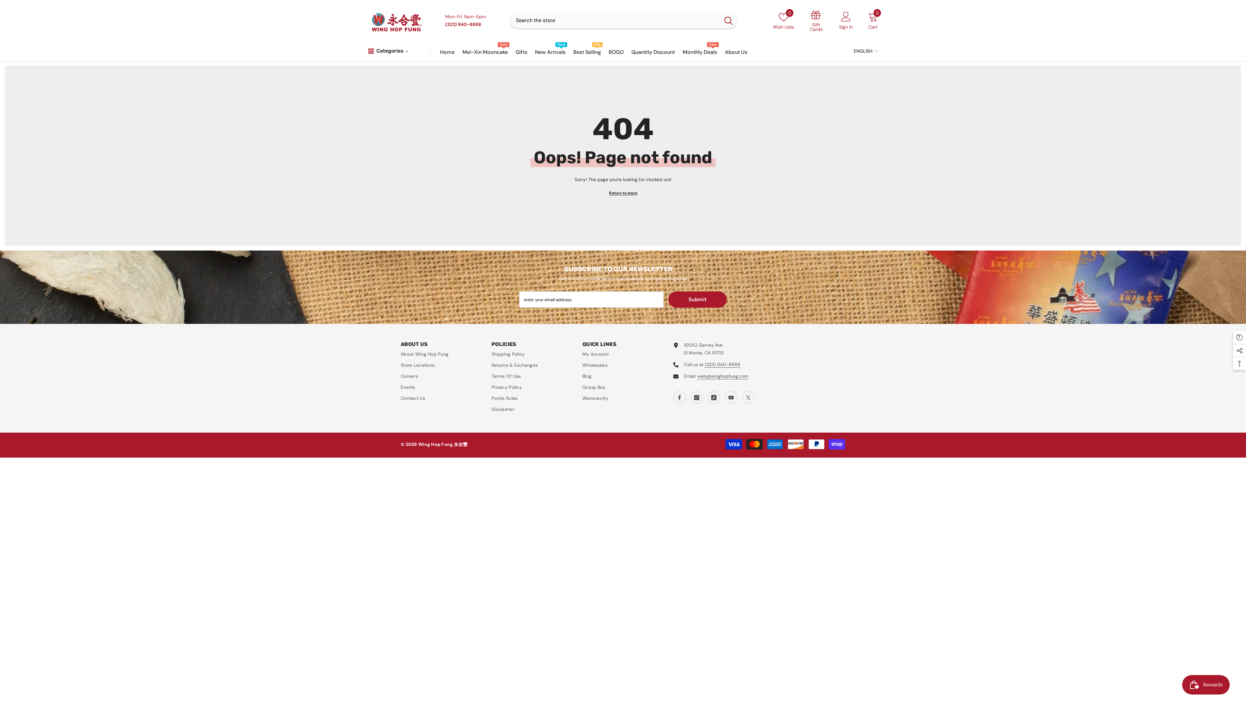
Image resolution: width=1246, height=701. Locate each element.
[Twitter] (748, 397)
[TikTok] (714, 397)
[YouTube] (731, 397)
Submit (698, 299)
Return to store (623, 193)
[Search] (623, 20)
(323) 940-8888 (722, 364)
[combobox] (615, 20)
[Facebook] (679, 397)
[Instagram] (696, 397)
